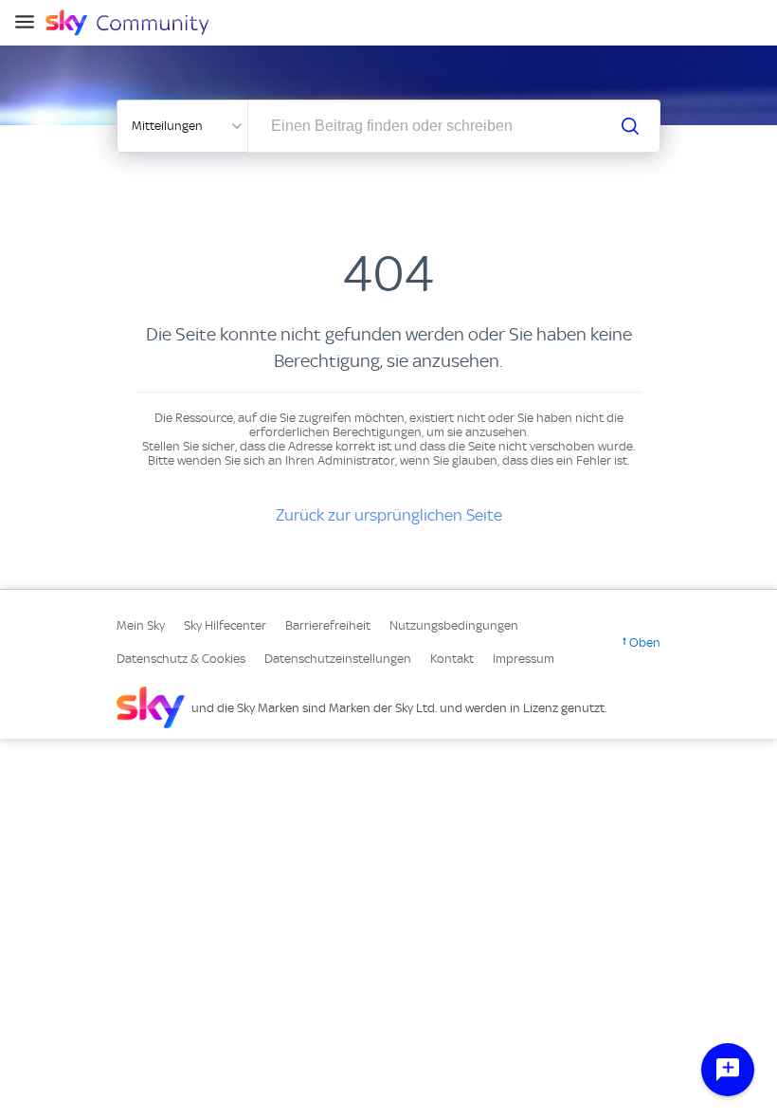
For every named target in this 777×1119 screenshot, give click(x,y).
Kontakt (452, 658)
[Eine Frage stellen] (727, 1069)
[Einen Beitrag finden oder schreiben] (630, 126)
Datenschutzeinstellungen (337, 658)
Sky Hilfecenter (225, 625)
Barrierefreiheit (327, 625)
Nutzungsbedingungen (453, 625)
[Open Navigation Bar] (30, 23)
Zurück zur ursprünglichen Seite (389, 514)
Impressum (523, 658)
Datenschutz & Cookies (181, 658)
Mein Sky (141, 625)
